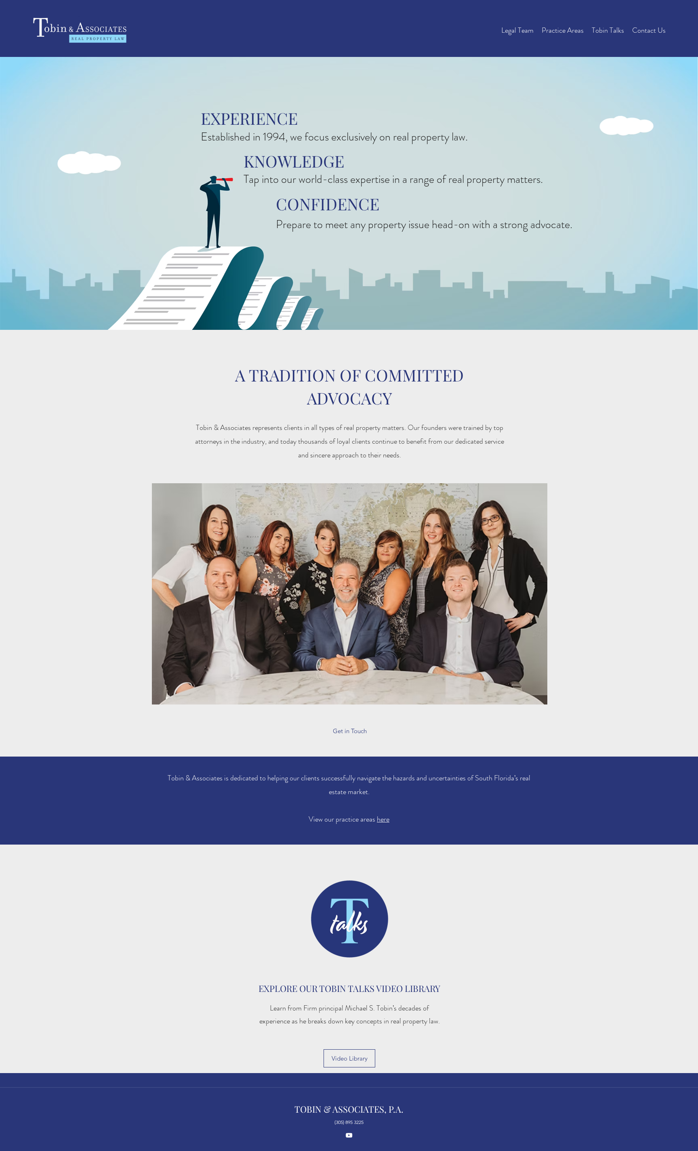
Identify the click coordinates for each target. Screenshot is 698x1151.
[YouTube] (349, 1135)
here (383, 819)
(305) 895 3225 (349, 1122)
